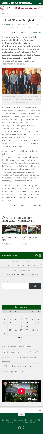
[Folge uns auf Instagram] (40, 255)
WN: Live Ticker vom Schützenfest (19, 366)
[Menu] (40, 2)
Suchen (5, 281)
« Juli (20, 337)
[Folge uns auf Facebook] (36, 255)
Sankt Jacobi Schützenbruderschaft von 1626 (16, 2)
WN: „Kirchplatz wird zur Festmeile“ (19, 346)
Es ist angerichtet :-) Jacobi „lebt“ (18, 371)
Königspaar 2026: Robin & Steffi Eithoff (21, 352)
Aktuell (6, 14)
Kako (8, 25)
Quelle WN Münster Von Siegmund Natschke (21, 32)
